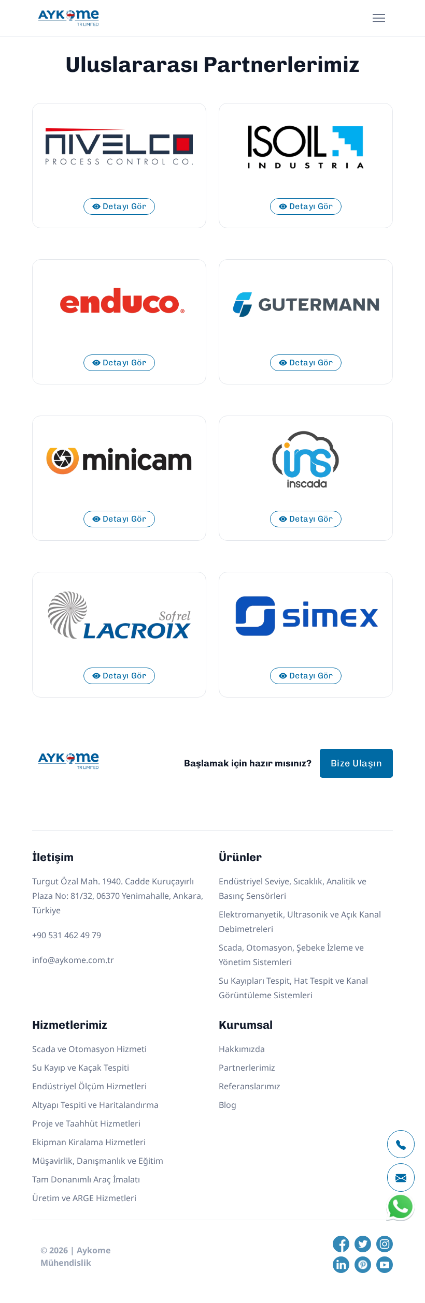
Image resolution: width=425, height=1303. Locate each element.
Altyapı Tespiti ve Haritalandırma (95, 1104)
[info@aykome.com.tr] (401, 1177)
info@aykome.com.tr (73, 960)
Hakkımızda (242, 1049)
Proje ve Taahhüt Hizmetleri (86, 1123)
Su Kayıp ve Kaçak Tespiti (80, 1067)
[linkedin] (341, 1264)
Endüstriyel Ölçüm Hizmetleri (89, 1086)
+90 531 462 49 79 (66, 935)
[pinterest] (363, 1264)
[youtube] (384, 1264)
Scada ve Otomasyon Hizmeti (89, 1049)
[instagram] (384, 1244)
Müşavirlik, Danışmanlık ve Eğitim (97, 1160)
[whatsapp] (400, 1219)
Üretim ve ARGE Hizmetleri (84, 1198)
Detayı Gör (125, 206)
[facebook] (341, 1244)
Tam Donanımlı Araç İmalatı (86, 1179)
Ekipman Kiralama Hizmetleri (89, 1142)
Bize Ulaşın (356, 763)
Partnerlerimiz (247, 1067)
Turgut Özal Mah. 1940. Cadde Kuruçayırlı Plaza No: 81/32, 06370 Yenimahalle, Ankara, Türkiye (117, 896)
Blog (227, 1104)
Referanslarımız (249, 1086)
